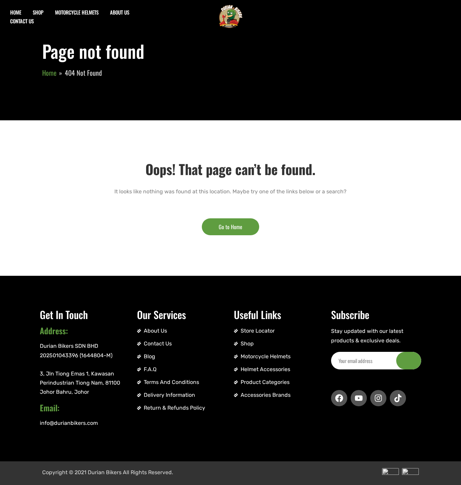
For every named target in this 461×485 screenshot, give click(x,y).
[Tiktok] (398, 398)
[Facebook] (339, 398)
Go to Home (230, 227)
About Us (119, 12)
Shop (38, 12)
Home (15, 12)
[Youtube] (359, 398)
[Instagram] (378, 398)
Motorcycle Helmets (77, 12)
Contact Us (22, 21)
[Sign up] (408, 360)
